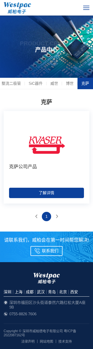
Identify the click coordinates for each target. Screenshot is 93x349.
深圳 (7, 292)
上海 (18, 292)
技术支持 (65, 341)
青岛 (52, 292)
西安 (74, 292)
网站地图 (46, 341)
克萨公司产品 (23, 166)
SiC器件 (36, 83)
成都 (30, 292)
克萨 (85, 83)
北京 (63, 292)
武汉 (41, 292)
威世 (54, 83)
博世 (70, 83)
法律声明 (28, 341)
